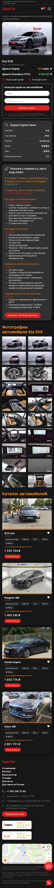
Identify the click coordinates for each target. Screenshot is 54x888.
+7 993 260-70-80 (8, 3)
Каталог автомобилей (20, 16)
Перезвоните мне (14, 814)
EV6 (38, 16)
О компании (8, 768)
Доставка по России (13, 784)
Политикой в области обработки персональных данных (26, 114)
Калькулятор (9, 774)
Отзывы (6, 778)
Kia (33, 16)
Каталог (6, 771)
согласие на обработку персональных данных (26, 882)
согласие (33, 115)
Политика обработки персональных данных (20, 881)
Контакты (7, 781)
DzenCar (5, 16)
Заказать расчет (27, 108)
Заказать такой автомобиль (22, 315)
